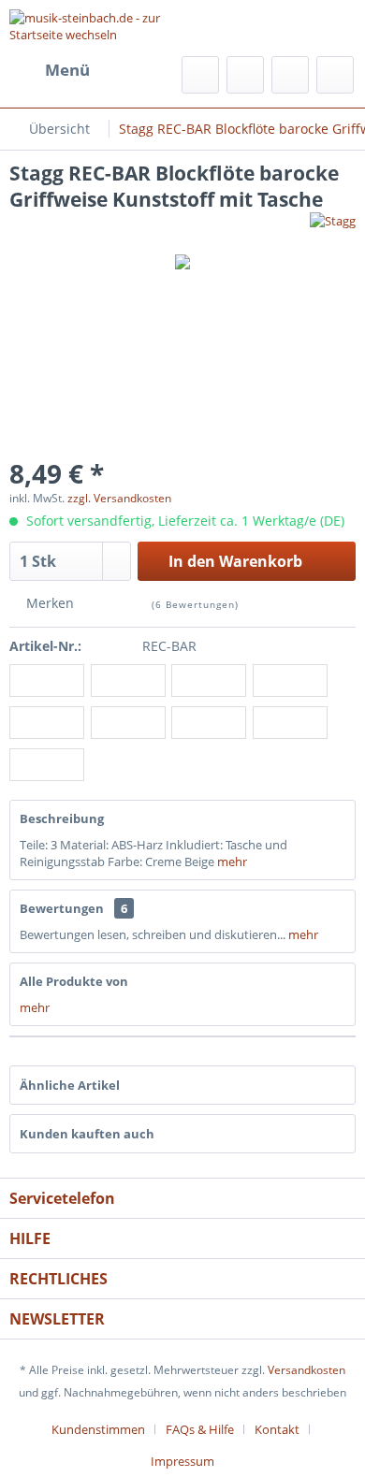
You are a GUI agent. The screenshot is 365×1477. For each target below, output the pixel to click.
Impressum (182, 1461)
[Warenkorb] (335, 75)
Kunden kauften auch (87, 1133)
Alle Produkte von (74, 981)
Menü (67, 69)
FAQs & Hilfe (200, 1429)
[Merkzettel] (245, 75)
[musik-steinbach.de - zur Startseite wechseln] (95, 25)
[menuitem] (49, 70)
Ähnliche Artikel (70, 1085)
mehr (232, 861)
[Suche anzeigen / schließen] (200, 75)
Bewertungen (62, 908)
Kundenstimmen (98, 1429)
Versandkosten (306, 1370)
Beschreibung (62, 818)
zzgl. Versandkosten (119, 498)
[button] (46, 681)
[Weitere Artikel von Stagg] (333, 228)
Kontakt (277, 1429)
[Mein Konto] (290, 75)
